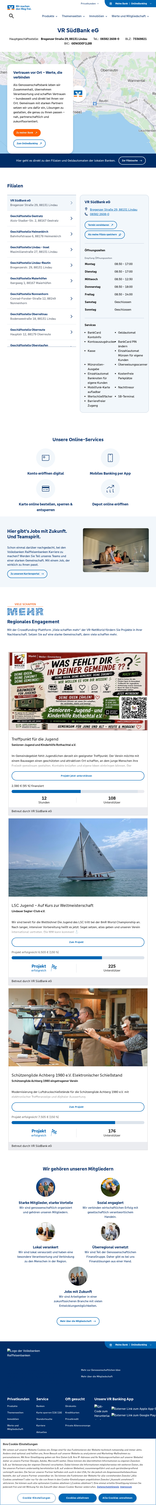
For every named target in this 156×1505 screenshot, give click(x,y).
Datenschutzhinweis (108, 1486)
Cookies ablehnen (77, 1497)
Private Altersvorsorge (77, 1425)
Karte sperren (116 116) (49, 1412)
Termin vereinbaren (98, 225)
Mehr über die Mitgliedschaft (76, 1321)
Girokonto (70, 1406)
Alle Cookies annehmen (117, 1497)
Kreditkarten (72, 1412)
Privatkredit (72, 1419)
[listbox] (41, 271)
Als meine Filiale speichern (102, 234)
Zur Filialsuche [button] (130, 160)
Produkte (12, 1406)
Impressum (126, 1486)
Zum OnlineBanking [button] (27, 143)
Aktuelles (41, 1432)
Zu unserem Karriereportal (25, 573)
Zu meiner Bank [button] (24, 132)
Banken (40, 1406)
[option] (41, 202)
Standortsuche (44, 1419)
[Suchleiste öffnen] (11, 16)
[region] (78, 1471)
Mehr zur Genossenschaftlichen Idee (100, 1370)
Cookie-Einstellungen (36, 1497)
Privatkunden (88, 3)
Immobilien (13, 1419)
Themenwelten (15, 1412)
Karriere (40, 1425)
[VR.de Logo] (23, 7)
